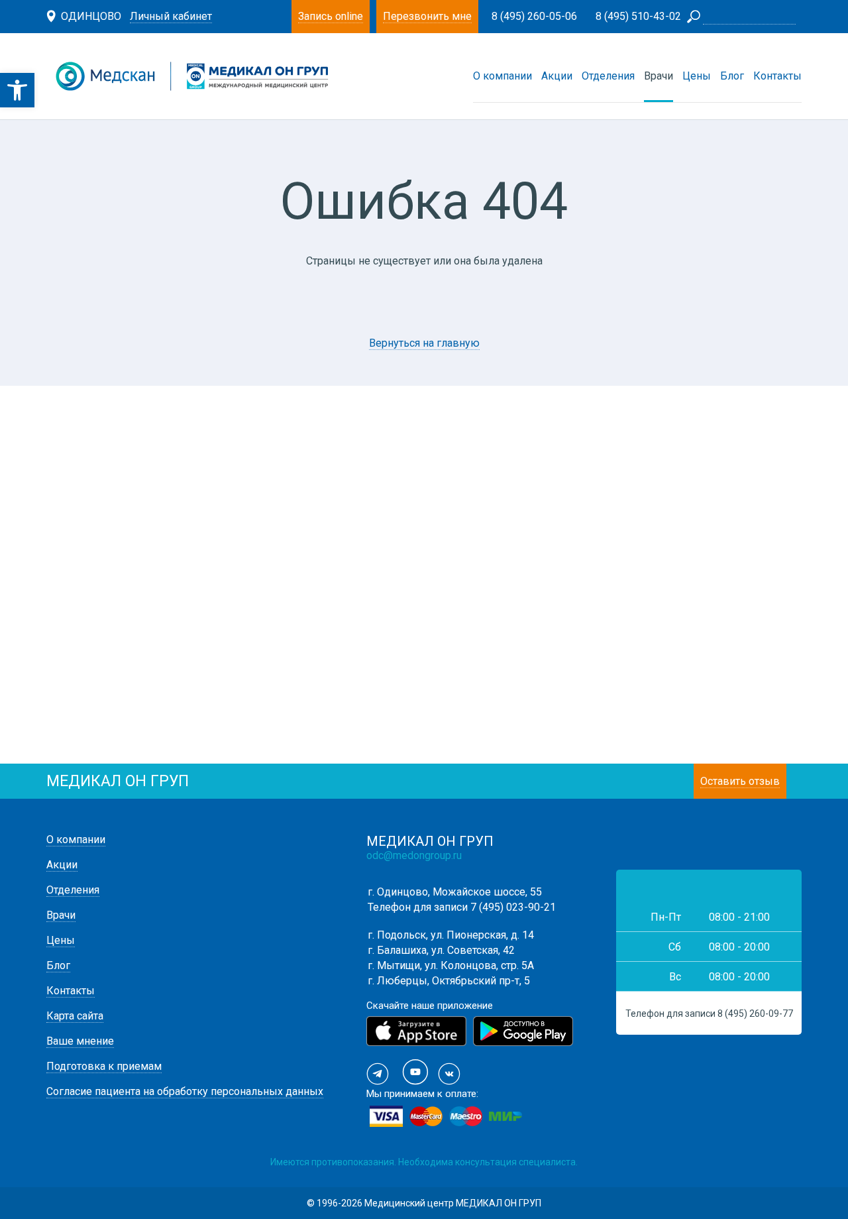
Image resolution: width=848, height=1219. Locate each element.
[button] (17, 90)
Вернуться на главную (424, 343)
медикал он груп (117, 781)
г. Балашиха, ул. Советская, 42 (441, 950)
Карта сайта (74, 1016)
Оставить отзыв (740, 781)
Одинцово (91, 16)
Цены (696, 76)
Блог (732, 76)
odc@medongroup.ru (414, 855)
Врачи (658, 76)
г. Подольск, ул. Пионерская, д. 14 (451, 935)
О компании (502, 76)
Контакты (777, 76)
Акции (556, 76)
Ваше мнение (80, 1041)
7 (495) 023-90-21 (513, 907)
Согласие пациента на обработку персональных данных (184, 1091)
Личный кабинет (171, 16)
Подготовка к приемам (104, 1066)
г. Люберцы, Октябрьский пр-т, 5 (449, 980)
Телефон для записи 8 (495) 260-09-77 (709, 1013)
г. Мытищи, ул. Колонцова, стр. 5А (451, 965)
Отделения (608, 76)
